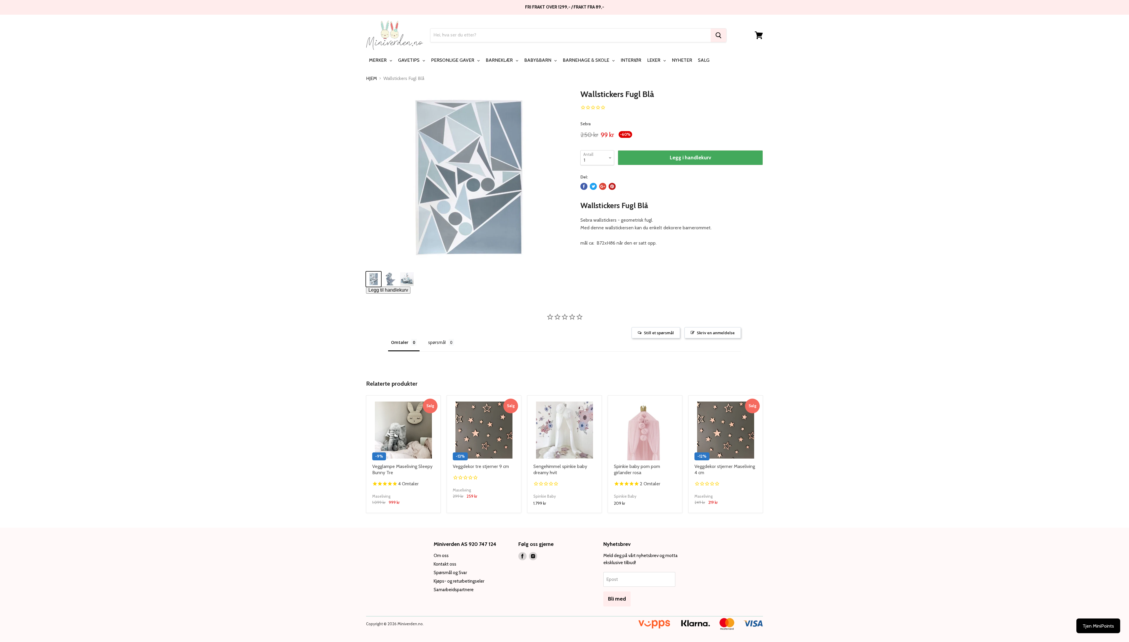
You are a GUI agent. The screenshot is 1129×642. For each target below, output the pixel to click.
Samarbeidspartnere (454, 589)
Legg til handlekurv (388, 289)
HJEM (371, 78)
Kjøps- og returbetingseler (459, 581)
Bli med (617, 599)
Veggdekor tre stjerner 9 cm (481, 466)
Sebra (585, 123)
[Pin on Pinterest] (612, 186)
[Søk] (718, 35)
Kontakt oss (445, 564)
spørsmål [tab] (437, 342)
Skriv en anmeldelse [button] (716, 332)
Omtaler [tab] (399, 342)
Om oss (441, 555)
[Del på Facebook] (583, 186)
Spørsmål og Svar (450, 572)
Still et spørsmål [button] (659, 332)
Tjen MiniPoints (1098, 626)
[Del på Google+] (602, 186)
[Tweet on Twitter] (593, 186)
